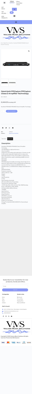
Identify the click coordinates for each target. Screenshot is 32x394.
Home (2, 43)
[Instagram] (6, 316)
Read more (24, 271)
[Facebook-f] (3, 316)
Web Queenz (16, 337)
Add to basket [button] (8, 242)
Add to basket (11, 111)
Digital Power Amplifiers (8, 43)
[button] (4, 2)
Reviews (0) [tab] (10, 138)
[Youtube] (11, 316)
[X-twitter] (9, 316)
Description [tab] (4, 138)
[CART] (14, 9)
